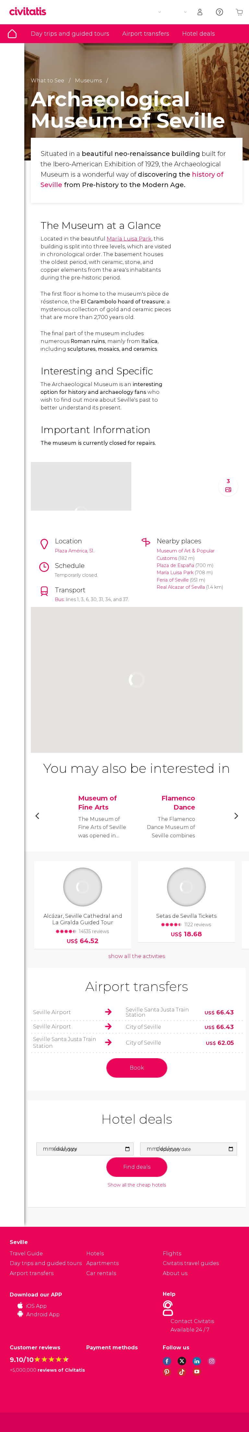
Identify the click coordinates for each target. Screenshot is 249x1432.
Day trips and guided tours (70, 33)
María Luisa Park (129, 239)
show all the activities (136, 956)
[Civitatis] (22, 1422)
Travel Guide (12, 33)
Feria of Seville (173, 580)
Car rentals (101, 1273)
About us (175, 1273)
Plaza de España (175, 565)
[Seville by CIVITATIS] (30, 12)
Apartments (102, 1263)
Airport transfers (145, 33)
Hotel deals (198, 33)
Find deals (136, 1167)
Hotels (95, 1253)
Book (137, 1068)
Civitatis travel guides (191, 1263)
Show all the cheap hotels (137, 1185)
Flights (172, 1253)
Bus (59, 599)
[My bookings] (200, 12)
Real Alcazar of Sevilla (181, 587)
